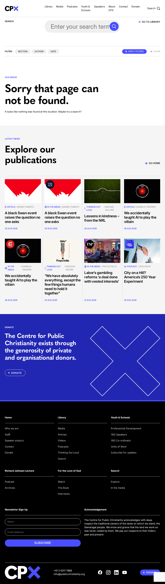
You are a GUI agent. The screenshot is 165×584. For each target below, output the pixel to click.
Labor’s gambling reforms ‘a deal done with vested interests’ (101, 276)
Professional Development (126, 428)
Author (39, 51)
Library (49, 6)
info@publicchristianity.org (69, 574)
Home (8, 417)
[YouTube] (124, 572)
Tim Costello (109, 266)
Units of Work (118, 446)
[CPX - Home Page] (23, 8)
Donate (135, 6)
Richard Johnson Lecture (19, 470)
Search (62, 458)
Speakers (99, 6)
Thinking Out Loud (68, 452)
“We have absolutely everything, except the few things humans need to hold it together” (63, 284)
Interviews (64, 493)
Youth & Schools (120, 417)
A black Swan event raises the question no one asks (22, 217)
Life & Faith (145, 266)
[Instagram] (108, 572)
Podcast (132, 266)
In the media (118, 487)
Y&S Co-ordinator (121, 440)
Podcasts (72, 6)
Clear (156, 51)
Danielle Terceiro (146, 207)
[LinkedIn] (116, 572)
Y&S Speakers (119, 434)
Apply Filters (136, 51)
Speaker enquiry (14, 440)
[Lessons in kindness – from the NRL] (102, 191)
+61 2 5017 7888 (63, 570)
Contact (123, 6)
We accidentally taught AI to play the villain (140, 217)
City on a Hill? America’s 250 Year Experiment (140, 276)
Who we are (12, 428)
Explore (115, 481)
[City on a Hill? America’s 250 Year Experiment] (142, 251)
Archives (10, 487)
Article (11, 207)
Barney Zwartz (25, 207)
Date (53, 51)
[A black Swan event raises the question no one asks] (23, 191)
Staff (7, 434)
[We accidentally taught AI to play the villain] (142, 191)
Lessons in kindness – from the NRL (101, 218)
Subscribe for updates (123, 452)
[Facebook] (100, 572)
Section (22, 51)
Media (59, 6)
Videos (62, 440)
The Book (63, 487)
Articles (62, 434)
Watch (61, 481)
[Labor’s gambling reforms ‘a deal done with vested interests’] (102, 251)
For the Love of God (69, 470)
